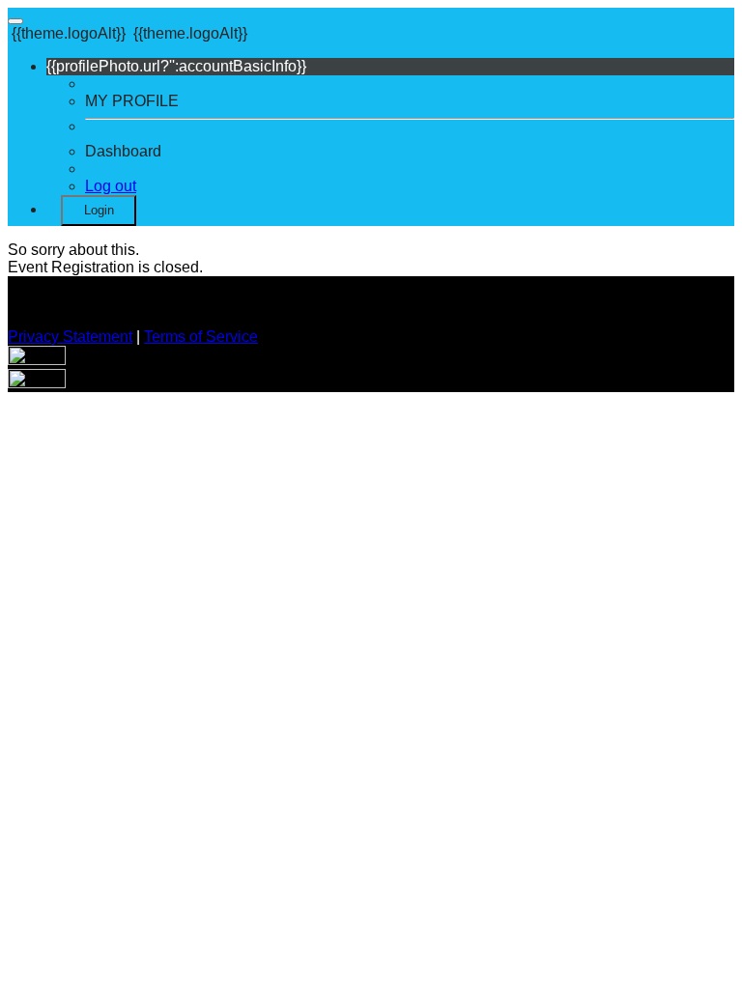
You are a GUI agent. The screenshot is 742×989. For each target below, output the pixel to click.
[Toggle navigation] (15, 21)
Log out (110, 186)
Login (99, 210)
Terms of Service (201, 336)
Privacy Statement (70, 336)
